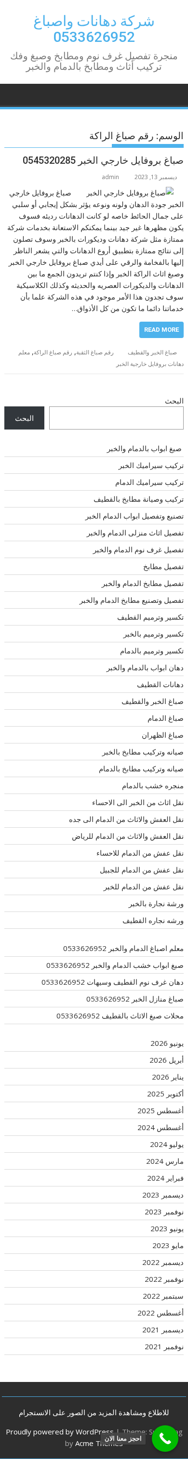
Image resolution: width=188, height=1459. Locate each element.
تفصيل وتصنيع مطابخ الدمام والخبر (132, 600)
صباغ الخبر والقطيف (152, 352)
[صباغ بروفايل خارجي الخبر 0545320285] (130, 192)
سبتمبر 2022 (163, 1296)
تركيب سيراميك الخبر (151, 465)
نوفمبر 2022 (164, 1279)
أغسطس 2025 (160, 1110)
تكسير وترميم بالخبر (153, 633)
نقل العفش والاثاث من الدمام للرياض (128, 836)
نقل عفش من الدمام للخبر (144, 886)
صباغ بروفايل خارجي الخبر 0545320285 (103, 160)
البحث (174, 400)
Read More (161, 329)
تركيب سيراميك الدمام (149, 482)
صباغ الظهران (163, 735)
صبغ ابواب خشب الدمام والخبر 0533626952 (115, 965)
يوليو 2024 (167, 1144)
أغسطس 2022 (160, 1312)
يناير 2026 (168, 1076)
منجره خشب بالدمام (153, 785)
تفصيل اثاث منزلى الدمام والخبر (135, 532)
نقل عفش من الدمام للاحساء (140, 853)
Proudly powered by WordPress (60, 1431)
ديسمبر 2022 (163, 1262)
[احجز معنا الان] (165, 1438)
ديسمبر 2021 (163, 1329)
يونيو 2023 (167, 1228)
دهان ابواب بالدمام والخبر (145, 667)
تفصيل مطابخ (163, 566)
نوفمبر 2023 (164, 1211)
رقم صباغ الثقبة (95, 352)
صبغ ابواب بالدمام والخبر (145, 448)
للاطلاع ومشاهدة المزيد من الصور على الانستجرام (94, 1412)
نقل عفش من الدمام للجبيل (142, 869)
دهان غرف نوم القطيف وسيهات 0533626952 (112, 982)
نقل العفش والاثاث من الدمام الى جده (126, 819)
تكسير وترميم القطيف (150, 617)
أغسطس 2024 (160, 1127)
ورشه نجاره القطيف (153, 920)
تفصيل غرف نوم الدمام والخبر (138, 549)
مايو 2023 (168, 1245)
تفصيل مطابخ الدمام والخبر (143, 583)
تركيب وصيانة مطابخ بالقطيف (139, 499)
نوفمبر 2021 (164, 1346)
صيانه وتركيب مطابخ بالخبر (143, 751)
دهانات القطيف (160, 684)
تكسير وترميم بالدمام (152, 650)
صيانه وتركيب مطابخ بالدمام (141, 768)
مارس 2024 (165, 1161)
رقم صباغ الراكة (53, 352)
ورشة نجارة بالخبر (156, 903)
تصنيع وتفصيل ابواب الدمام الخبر (134, 516)
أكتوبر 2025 (165, 1093)
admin (110, 177)
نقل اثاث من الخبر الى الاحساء (138, 802)
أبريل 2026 (166, 1060)
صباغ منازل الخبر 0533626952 (135, 998)
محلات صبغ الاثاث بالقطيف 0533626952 (120, 1015)
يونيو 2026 (167, 1043)
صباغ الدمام (166, 718)
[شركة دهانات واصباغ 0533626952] (174, 93)
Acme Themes (99, 1443)
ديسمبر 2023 (163, 1194)
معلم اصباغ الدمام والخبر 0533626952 (123, 948)
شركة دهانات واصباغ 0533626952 (94, 29)
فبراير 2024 (165, 1178)
